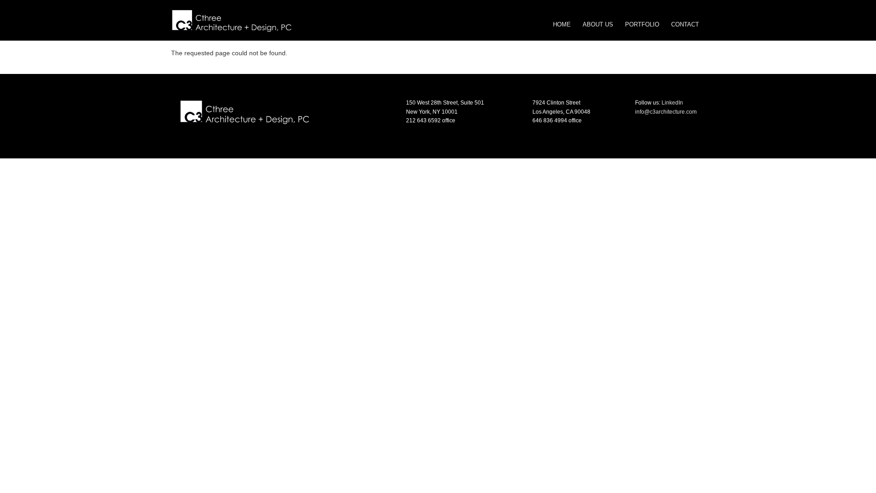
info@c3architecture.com (666, 112)
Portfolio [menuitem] (642, 24)
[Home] (231, 19)
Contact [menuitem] (685, 24)
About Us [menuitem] (598, 24)
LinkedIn (672, 103)
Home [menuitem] (562, 24)
